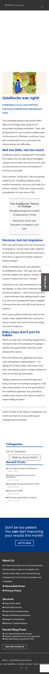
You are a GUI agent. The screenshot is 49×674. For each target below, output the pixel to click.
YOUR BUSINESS (9, 664)
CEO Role (33, 105)
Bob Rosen (10, 105)
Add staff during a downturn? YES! (23, 484)
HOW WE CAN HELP (24, 664)
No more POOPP (15, 491)
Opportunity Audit (12, 603)
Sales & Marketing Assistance (17, 615)
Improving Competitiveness (15, 109)
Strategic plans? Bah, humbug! (22, 498)
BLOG (36, 664)
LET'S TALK (24, 543)
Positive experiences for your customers (20, 476)
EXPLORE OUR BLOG (14, 647)
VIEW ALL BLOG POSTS (24, 457)
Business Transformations (15, 623)
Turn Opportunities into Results (22, 468)
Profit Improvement (13, 607)
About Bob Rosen (15, 586)
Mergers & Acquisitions (14, 619)
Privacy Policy (13, 590)
